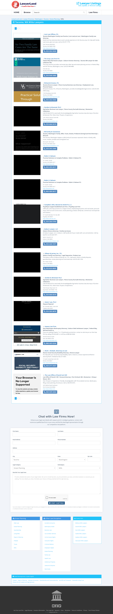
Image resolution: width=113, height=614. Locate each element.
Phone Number (62, 439)
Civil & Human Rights (50, 537)
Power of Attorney (18, 537)
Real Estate (47, 569)
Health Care (48, 558)
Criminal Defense (49, 544)
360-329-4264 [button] (51, 392)
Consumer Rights (49, 540)
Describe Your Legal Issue (19, 472)
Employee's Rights (49, 548)
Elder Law (16, 523)
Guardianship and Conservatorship (49, 580)
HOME (16, 12)
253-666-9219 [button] (51, 124)
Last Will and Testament (65, 580)
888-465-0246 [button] (51, 343)
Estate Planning (55, 19)
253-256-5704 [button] (51, 222)
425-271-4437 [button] (51, 366)
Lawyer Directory (28, 19)
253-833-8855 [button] (51, 268)
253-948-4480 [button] (51, 75)
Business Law (48, 530)
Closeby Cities (79, 518)
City (14, 456)
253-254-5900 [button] (51, 100)
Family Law (47, 555)
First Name (16, 431)
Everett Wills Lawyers (80, 526)
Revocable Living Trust (78, 580)
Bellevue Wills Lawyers (81, 523)
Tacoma (46, 19)
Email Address (16, 439)
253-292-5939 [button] (51, 51)
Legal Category (17, 464)
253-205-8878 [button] (51, 311)
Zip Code (90, 456)
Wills (15, 548)
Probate (16, 540)
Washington (39, 19)
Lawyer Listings (90, 3)
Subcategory (61, 464)
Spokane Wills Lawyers (81, 537)
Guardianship (17, 530)
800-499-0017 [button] (51, 167)
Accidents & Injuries (50, 523)
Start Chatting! (57, 503)
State (59, 456)
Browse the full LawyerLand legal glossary (23, 582)
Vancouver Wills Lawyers (81, 540)
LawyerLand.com (17, 19)
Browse (27, 12)
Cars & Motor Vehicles (50, 533)
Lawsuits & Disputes (50, 565)
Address (15, 448)
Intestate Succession (33, 580)
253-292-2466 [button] (51, 149)
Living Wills (17, 533)
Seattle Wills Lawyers (80, 533)
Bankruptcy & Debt (49, 526)
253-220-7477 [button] (51, 244)
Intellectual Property (50, 562)
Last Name (60, 431)
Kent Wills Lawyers (80, 530)
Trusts (15, 544)
